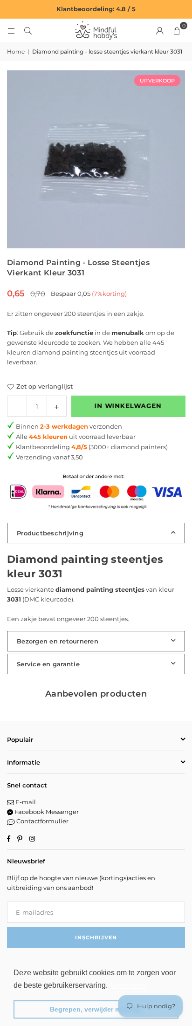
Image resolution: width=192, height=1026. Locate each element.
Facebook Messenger (46, 811)
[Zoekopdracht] (28, 30)
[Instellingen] (159, 30)
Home (16, 51)
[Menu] (11, 30)
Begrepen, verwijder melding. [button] (96, 1009)
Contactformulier (42, 821)
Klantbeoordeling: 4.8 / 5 (96, 9)
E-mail (25, 802)
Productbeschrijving (50, 533)
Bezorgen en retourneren (57, 641)
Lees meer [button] (128, 985)
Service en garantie (48, 664)
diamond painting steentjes (74, 352)
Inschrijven (96, 937)
